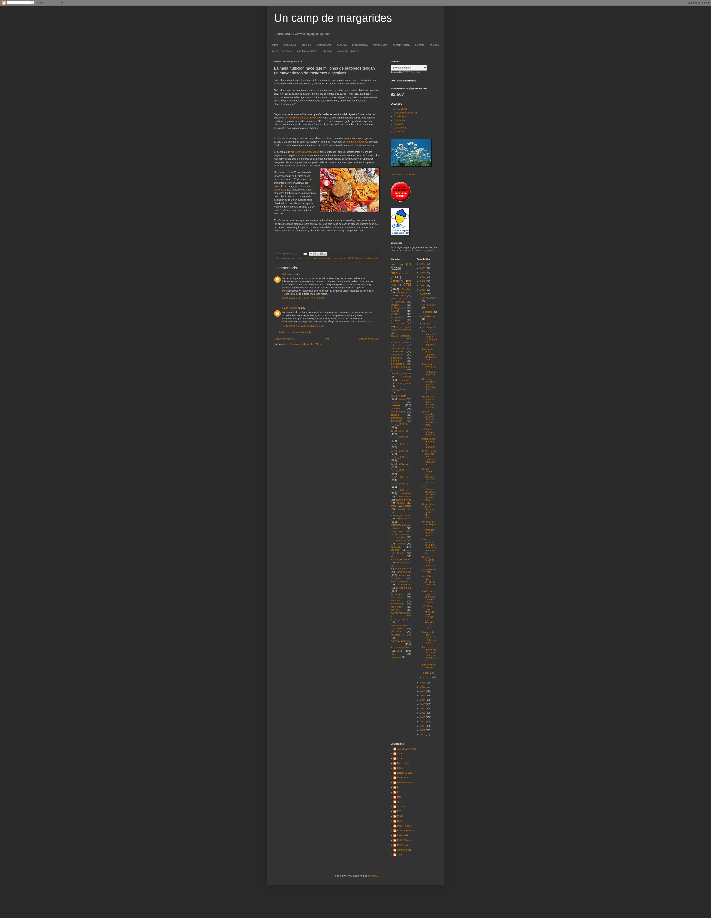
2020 (423, 290)
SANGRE (400, 301)
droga (394, 506)
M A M (400, 816)
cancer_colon (405, 380)
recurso (434, 44)
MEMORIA (400, 295)
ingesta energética (358, 141)
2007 (423, 730)
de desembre (429, 298)
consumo (335, 258)
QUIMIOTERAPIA (399, 298)
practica (327, 50)
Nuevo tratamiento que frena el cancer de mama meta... (429, 418)
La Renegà (399, 120)
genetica (342, 44)
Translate (415, 72)
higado (400, 553)
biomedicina (397, 354)
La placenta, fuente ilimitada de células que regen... (429, 637)
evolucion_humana (400, 540)
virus (399, 650)
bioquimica (289, 44)
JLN (399, 801)
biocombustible (397, 348)
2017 (423, 687)
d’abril (426, 673)
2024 (423, 272)
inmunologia (380, 44)
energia (407, 506)
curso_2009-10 (399, 443)
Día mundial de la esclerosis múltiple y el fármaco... (428, 511)
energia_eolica (404, 509)
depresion (406, 493)
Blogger (373, 875)
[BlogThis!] (314, 254)
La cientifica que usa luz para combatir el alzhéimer (429, 369)
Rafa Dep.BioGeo (406, 830)
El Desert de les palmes (405, 112)
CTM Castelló (400, 109)
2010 (423, 717)
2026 (423, 264)
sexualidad (395, 635)
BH (408, 264)
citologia (306, 44)
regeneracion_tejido (399, 625)
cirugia (394, 402)
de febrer (427, 677)
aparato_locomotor (402, 330)
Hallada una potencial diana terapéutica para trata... (429, 402)
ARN (393, 264)
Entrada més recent (285, 338)
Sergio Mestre (404, 850)
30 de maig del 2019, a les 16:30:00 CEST (303, 326)
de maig (427, 327)
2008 (423, 726)
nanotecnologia (397, 604)
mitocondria (397, 597)
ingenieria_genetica (401, 568)
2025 (423, 268)
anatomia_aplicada (348, 50)
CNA (399, 758)
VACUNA (395, 314)
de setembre (429, 316)
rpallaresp (396, 631)
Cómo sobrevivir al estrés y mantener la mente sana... (428, 493)
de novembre (429, 305)
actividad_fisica (305, 258)
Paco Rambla (404, 826)
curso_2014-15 (399, 476)
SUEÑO (395, 305)
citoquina (395, 408)
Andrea (401, 753)
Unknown (287, 274)
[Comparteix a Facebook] (321, 254)
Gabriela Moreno (405, 782)
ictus (393, 556)
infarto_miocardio (403, 562)
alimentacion (397, 317)
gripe (409, 550)
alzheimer (396, 320)
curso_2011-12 (399, 457)
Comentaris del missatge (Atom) (305, 344)
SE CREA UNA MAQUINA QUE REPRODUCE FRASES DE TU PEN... (429, 617)
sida (409, 634)
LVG (399, 811)
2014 (423, 700)
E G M (400, 768)
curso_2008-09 (399, 437)
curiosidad (396, 421)
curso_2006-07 (399, 424)
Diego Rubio (403, 763)
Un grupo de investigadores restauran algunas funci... (429, 528)
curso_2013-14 (399, 470)
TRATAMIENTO (398, 308)
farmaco (401, 543)
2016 (423, 691)
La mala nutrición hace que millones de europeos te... (429, 546)
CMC (393, 285)
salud (375, 258)
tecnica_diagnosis (400, 647)
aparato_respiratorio (400, 342)
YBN (399, 854)
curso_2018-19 (347, 258)
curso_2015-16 (399, 483)
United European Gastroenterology (304, 117)
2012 (423, 708)
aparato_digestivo (403, 327)
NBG (399, 821)
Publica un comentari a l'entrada (295, 332)
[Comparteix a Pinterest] (325, 254)
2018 (423, 682)
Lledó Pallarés (289, 308)
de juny (427, 323)
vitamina (394, 654)
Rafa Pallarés (404, 840)
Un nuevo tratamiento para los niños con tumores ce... (429, 386)
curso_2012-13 (399, 463)
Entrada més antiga (369, 338)
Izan (399, 797)
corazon (395, 415)
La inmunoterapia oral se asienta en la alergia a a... (429, 654)
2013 (423, 704)
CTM (407, 285)
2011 (423, 713)
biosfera (420, 44)
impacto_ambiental (400, 559)
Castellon (406, 289)
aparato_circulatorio (401, 323)
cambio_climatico (307, 50)
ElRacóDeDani (404, 773)
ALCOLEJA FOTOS (406, 749)
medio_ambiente (282, 50)
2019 (423, 294)
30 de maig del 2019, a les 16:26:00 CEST (303, 298)
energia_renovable (400, 515)
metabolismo (323, 44)
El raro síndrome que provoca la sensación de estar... (428, 476)
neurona (395, 609)
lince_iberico (396, 578)
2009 (423, 721)
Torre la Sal (399, 131)
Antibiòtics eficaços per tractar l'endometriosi (429, 581)
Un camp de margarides (333, 18)
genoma (395, 550)
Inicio (275, 44)
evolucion (400, 537)
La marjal (398, 124)
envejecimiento (397, 531)
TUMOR (395, 311)
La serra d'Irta (400, 127)
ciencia (402, 399)
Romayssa (402, 845)
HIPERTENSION (403, 292)
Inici (327, 338)
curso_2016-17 (399, 490)
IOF (399, 792)
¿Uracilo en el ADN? (429, 570)
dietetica (359, 258)
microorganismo (398, 594)
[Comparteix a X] (318, 254)
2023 (423, 277)
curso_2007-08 (399, 430)
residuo (400, 628)
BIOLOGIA (399, 273)
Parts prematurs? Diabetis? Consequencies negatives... (429, 338)
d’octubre (428, 312)
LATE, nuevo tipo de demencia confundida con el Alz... (429, 596)
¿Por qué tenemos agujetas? (428, 432)
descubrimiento (403, 500)
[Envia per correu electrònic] (311, 254)
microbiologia (360, 44)
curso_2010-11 (399, 450)
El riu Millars (399, 116)
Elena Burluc (403, 777)
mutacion (395, 600)
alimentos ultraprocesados (305, 152)
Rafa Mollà (402, 835)
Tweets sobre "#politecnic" (404, 174)
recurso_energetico (400, 619)
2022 (423, 281)
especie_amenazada (400, 534)
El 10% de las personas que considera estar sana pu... (429, 458)
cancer (407, 376)
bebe (401, 345)
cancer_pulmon (398, 389)
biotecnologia (397, 364)
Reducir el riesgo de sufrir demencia (428, 561)
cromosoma (397, 418)
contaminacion (401, 44)
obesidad (368, 258)
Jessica (401, 806)
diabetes (400, 502)
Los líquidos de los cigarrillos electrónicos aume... (429, 354)
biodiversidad (397, 351)
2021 (423, 285)
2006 (423, 734)
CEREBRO (397, 280)
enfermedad (404, 518)
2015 (423, 695)
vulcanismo (396, 657)
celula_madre (399, 395)
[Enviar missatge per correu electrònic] (305, 254)
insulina (402, 575)
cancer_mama (404, 383)
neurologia (396, 607)
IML (399, 787)
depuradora (405, 496)
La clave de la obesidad (429, 666)
